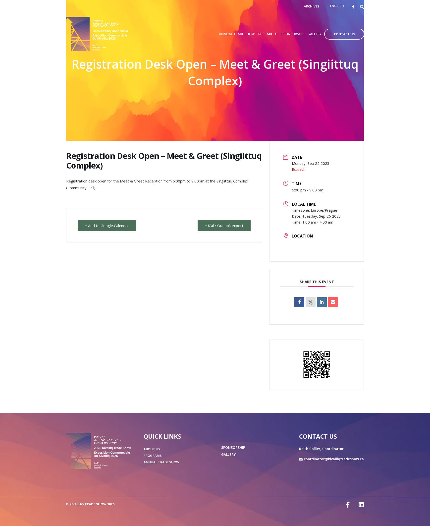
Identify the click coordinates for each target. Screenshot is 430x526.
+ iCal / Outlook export (224, 225)
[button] (362, 6)
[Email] (333, 302)
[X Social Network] (311, 302)
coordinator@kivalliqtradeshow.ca (334, 459)
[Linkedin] (322, 302)
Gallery (228, 454)
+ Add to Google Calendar (107, 225)
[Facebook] (353, 6)
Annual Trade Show (161, 462)
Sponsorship (233, 447)
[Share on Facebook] (299, 302)
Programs (153, 455)
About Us (152, 449)
